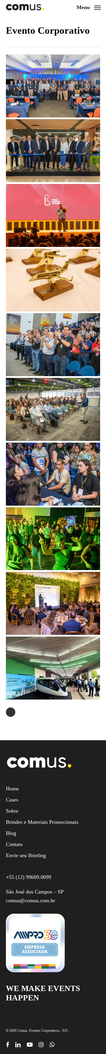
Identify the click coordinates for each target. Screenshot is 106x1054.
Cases (12, 800)
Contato (14, 844)
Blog (11, 833)
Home (12, 789)
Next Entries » (10, 712)
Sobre (12, 811)
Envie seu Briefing (26, 855)
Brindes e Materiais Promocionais (42, 822)
